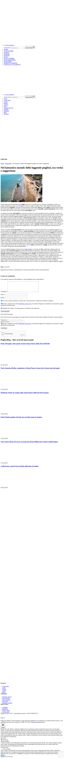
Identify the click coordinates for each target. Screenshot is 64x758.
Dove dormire (6, 698)
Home (5, 99)
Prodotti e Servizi (8, 108)
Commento (4, 291)
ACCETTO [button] (28, 722)
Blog (5, 106)
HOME (6, 49)
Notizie (6, 105)
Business (6, 114)
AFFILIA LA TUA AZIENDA (12, 64)
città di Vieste (28, 249)
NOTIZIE (6, 55)
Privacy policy (6, 710)
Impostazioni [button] (41, 722)
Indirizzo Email (5, 321)
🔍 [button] (9, 45)
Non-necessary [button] (4, 747)
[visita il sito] (21, 531)
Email (3, 297)
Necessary (5, 739)
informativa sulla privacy (25, 303)
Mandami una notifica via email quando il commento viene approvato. (20, 308)
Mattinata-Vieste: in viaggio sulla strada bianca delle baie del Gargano (25, 393)
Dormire (6, 109)
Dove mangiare (6, 700)
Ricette (6, 103)
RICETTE (7, 54)
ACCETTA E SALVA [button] (7, 756)
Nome (3, 294)
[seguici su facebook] (21, 618)
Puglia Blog (8, 163)
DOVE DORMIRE (9, 58)
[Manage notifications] (2, 755)
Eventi (5, 102)
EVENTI (6, 52)
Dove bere (5, 701)
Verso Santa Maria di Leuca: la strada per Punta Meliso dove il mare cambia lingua (29, 442)
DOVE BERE (8, 61)
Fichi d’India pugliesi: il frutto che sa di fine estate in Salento (21, 417)
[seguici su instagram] (21, 575)
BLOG (6, 57)
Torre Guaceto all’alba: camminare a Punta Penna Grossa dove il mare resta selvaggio (30, 368)
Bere (5, 112)
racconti (18, 207)
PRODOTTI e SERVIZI (10, 63)
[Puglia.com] (30, 91)
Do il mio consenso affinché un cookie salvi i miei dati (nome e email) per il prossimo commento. (28, 300)
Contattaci (5, 707)
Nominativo (4, 320)
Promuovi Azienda (7, 703)
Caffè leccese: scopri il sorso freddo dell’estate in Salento (19, 466)
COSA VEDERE (8, 51)
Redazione (5, 709)
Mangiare (6, 111)
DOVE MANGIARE (10, 60)
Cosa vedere (7, 100)
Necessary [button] (3, 738)
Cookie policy (6, 712)
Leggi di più (34, 722)
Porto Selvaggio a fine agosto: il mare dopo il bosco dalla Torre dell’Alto (25, 343)
